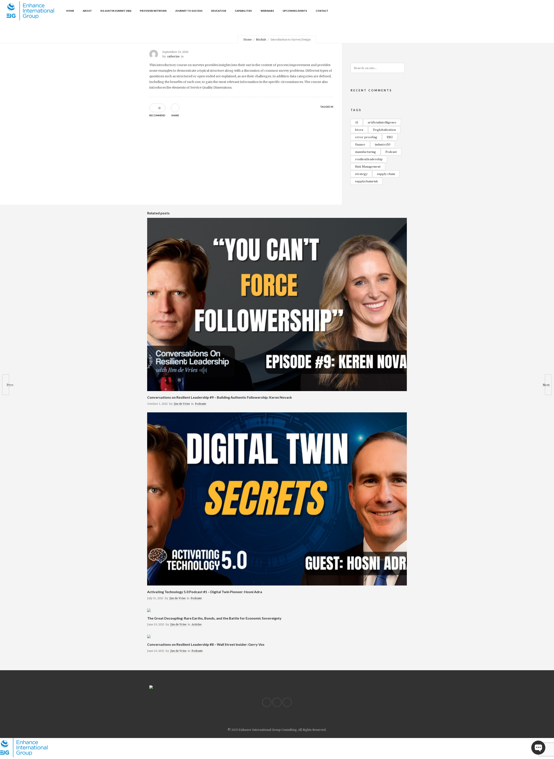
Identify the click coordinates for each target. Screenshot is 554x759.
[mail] (287, 702)
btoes (359, 130)
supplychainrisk (366, 181)
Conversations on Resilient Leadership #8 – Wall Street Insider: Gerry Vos (205, 644)
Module (261, 39)
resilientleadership (369, 159)
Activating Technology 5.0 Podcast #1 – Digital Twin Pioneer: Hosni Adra (204, 592)
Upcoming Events (295, 10)
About (87, 10)
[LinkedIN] (266, 702)
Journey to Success (189, 10)
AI (356, 122)
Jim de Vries (182, 403)
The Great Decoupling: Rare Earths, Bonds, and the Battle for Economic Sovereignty (214, 618)
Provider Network (153, 10)
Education (218, 10)
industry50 (382, 144)
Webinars (267, 10)
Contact (322, 10)
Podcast (391, 152)
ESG (390, 137)
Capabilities (243, 10)
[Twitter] (277, 702)
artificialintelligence (382, 122)
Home (70, 10)
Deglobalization (384, 130)
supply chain (386, 174)
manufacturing (365, 152)
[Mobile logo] (24, 756)
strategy (361, 174)
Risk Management (368, 166)
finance (360, 144)
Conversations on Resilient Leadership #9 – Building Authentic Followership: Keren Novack (219, 397)
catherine (173, 56)
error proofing (366, 137)
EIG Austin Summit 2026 (115, 10)
